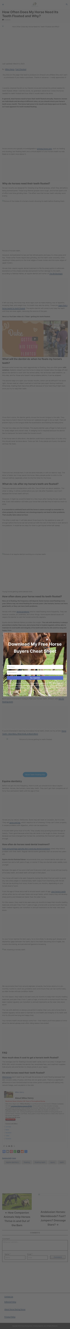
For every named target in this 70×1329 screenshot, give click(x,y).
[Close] (64, 635)
